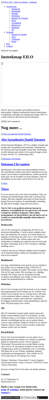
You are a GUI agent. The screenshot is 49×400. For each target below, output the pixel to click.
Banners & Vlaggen (19, 18)
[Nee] (38, 398)
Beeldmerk (16, 11)
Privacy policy (30, 398)
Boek (13, 20)
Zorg (13, 37)
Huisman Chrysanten (15, 164)
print (3, 389)
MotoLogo (15, 25)
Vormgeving (11, 6)
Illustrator (15, 27)
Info (8, 44)
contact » (6, 392)
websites (14, 389)
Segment (9, 32)
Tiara (5, 189)
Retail (13, 41)
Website (14, 13)
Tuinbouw (15, 39)
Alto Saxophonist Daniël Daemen (23, 139)
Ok (22, 398)
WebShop (15, 16)
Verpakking (16, 23)
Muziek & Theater (19, 34)
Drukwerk (15, 9)
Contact (9, 46)
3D (12, 30)
